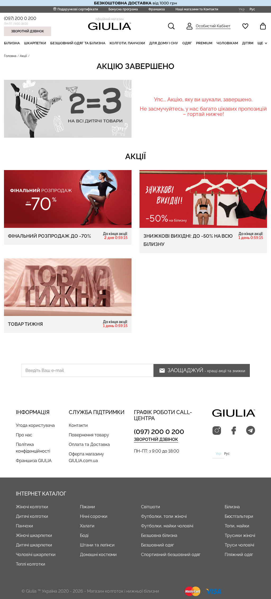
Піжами (87, 506)
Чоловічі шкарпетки (36, 554)
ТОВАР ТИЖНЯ (68, 324)
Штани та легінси (97, 545)
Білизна (12, 43)
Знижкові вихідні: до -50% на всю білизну (203, 239)
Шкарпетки (35, 43)
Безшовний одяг (157, 545)
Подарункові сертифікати (77, 9)
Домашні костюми (98, 554)
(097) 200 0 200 (20, 18)
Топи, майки (237, 525)
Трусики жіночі (240, 535)
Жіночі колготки (32, 506)
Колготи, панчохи (127, 43)
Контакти (78, 425)
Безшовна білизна (159, 535)
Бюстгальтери (239, 516)
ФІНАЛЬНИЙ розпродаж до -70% (68, 236)
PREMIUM (204, 43)
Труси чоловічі (239, 545)
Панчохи (24, 525)
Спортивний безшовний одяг (170, 554)
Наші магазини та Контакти (196, 9)
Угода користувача (35, 425)
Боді (84, 535)
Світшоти (150, 506)
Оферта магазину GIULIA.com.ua (86, 457)
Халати (87, 525)
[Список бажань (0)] (245, 26)
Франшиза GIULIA (34, 460)
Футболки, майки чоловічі (167, 525)
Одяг (187, 43)
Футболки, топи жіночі (164, 516)
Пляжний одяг (239, 554)
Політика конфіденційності (33, 448)
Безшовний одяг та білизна (77, 43)
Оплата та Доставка (89, 444)
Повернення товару (89, 434)
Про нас (24, 434)
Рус (252, 9)
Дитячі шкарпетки (34, 545)
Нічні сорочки (93, 516)
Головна (10, 56)
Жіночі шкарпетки (34, 535)
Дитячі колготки (32, 516)
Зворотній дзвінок (27, 31)
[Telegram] (250, 431)
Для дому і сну (163, 43)
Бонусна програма (123, 9)
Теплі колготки (30, 564)
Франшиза (156, 9)
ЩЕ (260, 43)
